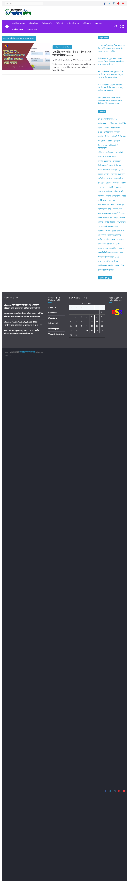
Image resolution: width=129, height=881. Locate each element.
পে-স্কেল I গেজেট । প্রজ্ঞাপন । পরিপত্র (112, 183)
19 (86, 326)
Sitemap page (53, 329)
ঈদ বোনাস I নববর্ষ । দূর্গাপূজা (109, 141)
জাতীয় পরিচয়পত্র (73, 23)
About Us (52, 307)
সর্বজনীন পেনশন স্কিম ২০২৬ (108, 257)
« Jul (70, 341)
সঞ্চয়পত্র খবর (32, 29)
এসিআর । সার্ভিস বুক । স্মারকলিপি (110, 152)
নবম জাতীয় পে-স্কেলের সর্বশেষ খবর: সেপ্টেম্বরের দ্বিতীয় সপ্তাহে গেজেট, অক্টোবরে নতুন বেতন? (111, 88)
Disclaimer (52, 318)
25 (82, 330)
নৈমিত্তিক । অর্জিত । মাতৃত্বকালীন (110, 179)
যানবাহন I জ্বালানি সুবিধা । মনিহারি (111, 231)
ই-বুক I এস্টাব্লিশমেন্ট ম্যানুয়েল (109, 132)
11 (81, 321)
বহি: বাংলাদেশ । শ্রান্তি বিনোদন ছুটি (111, 205)
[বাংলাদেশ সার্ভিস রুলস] (7, 26)
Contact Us (52, 313)
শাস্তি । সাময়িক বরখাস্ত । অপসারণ (110, 240)
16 (71, 326)
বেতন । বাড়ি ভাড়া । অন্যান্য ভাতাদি (111, 218)
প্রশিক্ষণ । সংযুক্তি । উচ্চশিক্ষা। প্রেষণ (112, 196)
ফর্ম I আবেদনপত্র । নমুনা (107, 200)
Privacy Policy (53, 323)
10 (76, 321)
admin (67, 60)
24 (76, 330)
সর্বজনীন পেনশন (17, 29)
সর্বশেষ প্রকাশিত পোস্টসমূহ (108, 261)
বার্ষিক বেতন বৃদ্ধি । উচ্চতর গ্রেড (110, 209)
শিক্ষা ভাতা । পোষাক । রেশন (109, 244)
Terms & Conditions (56, 334)
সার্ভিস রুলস (87, 23)
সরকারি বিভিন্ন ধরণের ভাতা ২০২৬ (110, 253)
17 (76, 326)
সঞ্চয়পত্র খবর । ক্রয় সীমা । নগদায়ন (111, 248)
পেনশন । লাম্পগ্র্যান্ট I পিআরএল (110, 187)
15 (102, 321)
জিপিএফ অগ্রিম (47, 23)
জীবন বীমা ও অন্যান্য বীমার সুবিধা (110, 170)
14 (97, 321)
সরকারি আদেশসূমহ (18, 23)
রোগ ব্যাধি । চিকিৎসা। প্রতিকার (109, 235)
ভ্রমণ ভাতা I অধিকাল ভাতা (108, 226)
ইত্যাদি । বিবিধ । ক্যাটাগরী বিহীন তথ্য (62, 47)
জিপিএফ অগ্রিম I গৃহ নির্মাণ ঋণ (109, 165)
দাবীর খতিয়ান (33, 23)
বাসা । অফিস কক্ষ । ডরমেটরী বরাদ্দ (111, 213)
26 (87, 330)
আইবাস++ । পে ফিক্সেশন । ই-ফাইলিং (112, 123)
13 (91, 321)
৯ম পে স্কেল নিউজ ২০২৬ (107, 119)
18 (81, 326)
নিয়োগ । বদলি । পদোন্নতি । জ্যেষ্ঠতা (111, 174)
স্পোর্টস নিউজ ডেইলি (106, 270)
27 (92, 330)
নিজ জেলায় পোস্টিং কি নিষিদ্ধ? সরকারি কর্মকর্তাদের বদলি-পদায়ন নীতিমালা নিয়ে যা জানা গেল (110, 101)
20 (92, 326)
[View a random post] (122, 26)
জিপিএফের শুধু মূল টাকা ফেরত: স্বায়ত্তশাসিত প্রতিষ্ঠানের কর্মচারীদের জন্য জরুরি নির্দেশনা (111, 61)
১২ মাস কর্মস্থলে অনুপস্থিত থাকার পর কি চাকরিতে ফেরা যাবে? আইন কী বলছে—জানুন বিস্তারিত (111, 48)
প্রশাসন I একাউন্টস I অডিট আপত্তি (111, 192)
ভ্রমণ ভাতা (98, 23)
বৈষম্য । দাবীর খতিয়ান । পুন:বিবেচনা (112, 222)
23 (71, 330)
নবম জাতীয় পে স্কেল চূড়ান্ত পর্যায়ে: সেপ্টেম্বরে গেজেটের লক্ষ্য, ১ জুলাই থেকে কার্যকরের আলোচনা (110, 74)
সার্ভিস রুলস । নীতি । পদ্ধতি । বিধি (111, 266)
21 (97, 326)
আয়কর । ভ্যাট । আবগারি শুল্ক (109, 128)
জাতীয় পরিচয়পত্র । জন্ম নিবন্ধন (109, 161)
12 (86, 321)
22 (102, 326)
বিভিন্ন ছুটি (59, 23)
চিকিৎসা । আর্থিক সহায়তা (107, 157)
